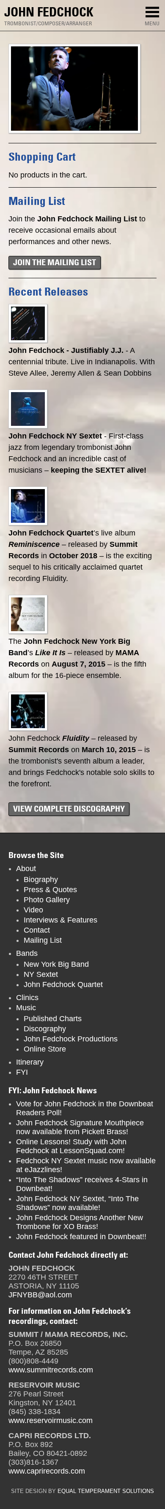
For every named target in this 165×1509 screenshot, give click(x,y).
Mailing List (43, 940)
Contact (37, 930)
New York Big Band (56, 964)
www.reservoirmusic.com (50, 1420)
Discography (45, 1029)
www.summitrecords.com (50, 1370)
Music (26, 1007)
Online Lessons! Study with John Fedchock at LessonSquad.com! (71, 1146)
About (26, 868)
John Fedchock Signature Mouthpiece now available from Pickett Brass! (80, 1127)
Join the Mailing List (54, 262)
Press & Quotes (50, 889)
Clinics (27, 997)
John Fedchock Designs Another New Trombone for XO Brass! (79, 1222)
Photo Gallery (47, 900)
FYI (22, 1072)
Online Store (45, 1049)
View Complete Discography (69, 809)
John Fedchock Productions (71, 1039)
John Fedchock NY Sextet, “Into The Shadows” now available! (77, 1203)
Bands (27, 953)
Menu (152, 23)
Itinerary (30, 1062)
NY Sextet (41, 974)
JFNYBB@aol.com (40, 1295)
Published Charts (53, 1018)
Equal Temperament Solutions (106, 1491)
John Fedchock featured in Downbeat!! (81, 1236)
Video (33, 910)
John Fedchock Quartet (63, 984)
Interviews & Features (60, 920)
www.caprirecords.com (46, 1471)
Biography (41, 879)
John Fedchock (49, 12)
